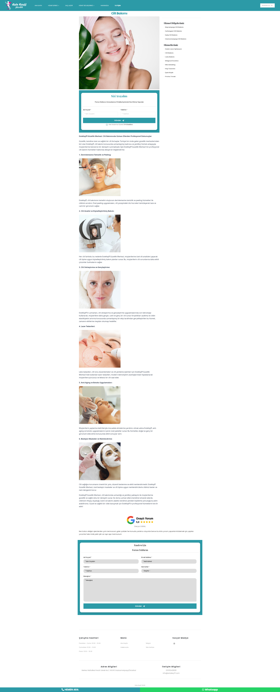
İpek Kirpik (169, 73)
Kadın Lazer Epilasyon (173, 49)
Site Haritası (150, 647)
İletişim (148, 643)
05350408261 (171, 670)
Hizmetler (145, 567)
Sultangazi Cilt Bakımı (173, 31)
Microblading (170, 65)
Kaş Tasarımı (170, 69)
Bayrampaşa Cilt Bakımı (174, 27)
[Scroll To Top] (276, 689)
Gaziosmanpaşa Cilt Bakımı (175, 39)
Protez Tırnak (170, 76)
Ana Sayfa (124, 643)
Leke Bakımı (169, 57)
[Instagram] (174, 643)
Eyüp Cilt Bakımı (171, 35)
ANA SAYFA (38, 5)
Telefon (123, 110)
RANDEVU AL (267, 5)
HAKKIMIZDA (105, 5)
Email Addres (146, 557)
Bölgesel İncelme (171, 61)
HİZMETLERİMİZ (53, 5)
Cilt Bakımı (169, 53)
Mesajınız (86, 576)
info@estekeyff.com (171, 673)
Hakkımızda (125, 647)
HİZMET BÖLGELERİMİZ (86, 5)
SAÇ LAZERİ (69, 5)
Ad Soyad (86, 110)
